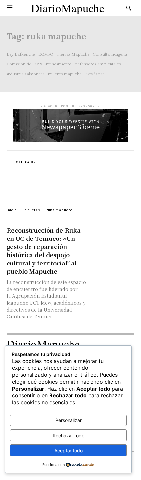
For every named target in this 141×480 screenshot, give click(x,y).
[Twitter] (16, 190)
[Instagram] (16, 176)
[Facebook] (16, 169)
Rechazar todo (68, 435)
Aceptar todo (68, 450)
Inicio (12, 209)
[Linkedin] (16, 183)
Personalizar (68, 420)
